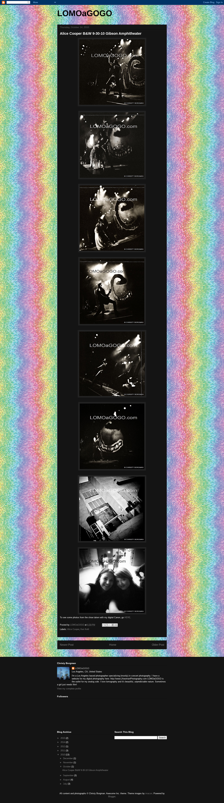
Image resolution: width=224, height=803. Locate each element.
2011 (63, 750)
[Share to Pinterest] (116, 625)
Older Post (158, 644)
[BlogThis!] (106, 625)
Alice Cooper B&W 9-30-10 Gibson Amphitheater (85, 770)
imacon (148, 793)
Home (112, 644)
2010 (63, 754)
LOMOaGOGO (84, 13)
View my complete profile (69, 688)
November (68, 762)
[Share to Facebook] (113, 625)
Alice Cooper (73, 629)
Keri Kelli (85, 629)
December (68, 758)
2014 (63, 742)
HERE (127, 617)
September (68, 775)
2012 (63, 746)
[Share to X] (110, 625)
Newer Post (66, 644)
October (67, 766)
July (65, 784)
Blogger (111, 796)
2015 (63, 738)
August (67, 779)
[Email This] (103, 625)
